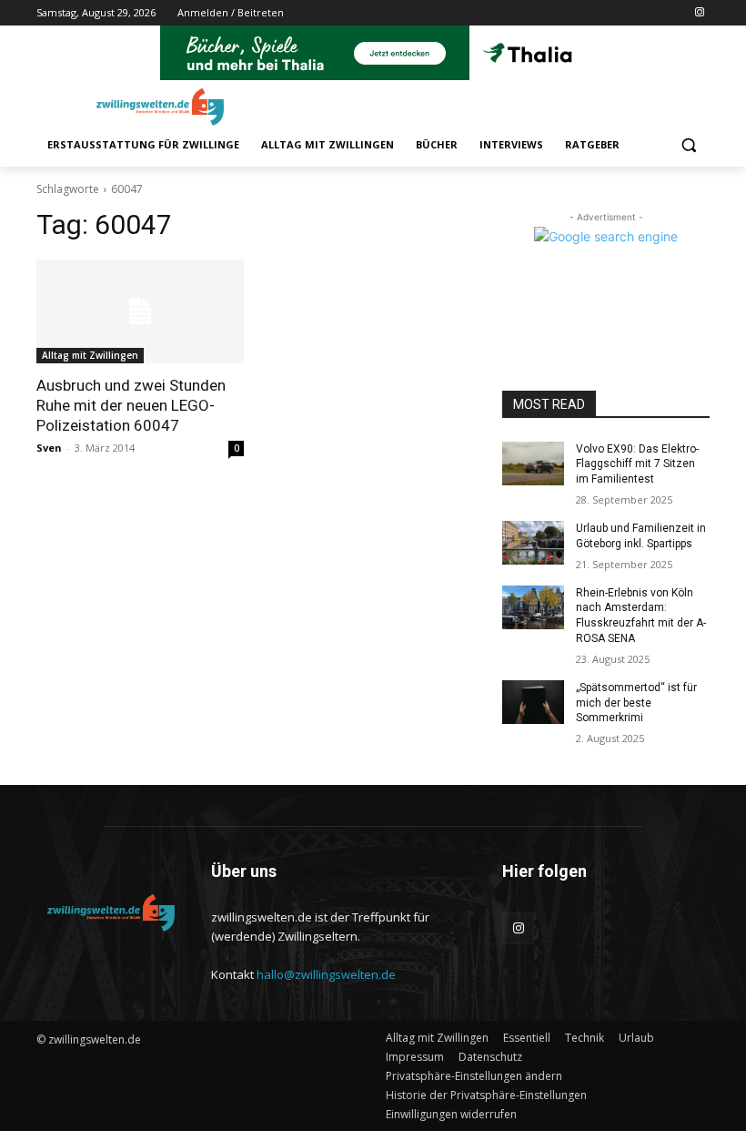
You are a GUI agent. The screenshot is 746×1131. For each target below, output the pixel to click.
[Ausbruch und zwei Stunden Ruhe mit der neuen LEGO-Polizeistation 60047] (140, 311)
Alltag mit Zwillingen (90, 355)
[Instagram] (699, 13)
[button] (688, 145)
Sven (49, 447)
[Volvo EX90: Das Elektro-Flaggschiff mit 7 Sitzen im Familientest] (533, 463)
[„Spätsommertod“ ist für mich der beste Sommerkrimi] (533, 702)
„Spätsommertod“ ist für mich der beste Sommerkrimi (636, 703)
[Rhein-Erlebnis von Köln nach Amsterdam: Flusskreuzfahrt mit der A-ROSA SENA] (533, 607)
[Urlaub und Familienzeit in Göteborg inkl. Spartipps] (533, 543)
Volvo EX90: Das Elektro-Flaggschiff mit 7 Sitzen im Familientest (637, 464)
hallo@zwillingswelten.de (326, 974)
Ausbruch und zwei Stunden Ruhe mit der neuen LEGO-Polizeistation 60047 (131, 405)
